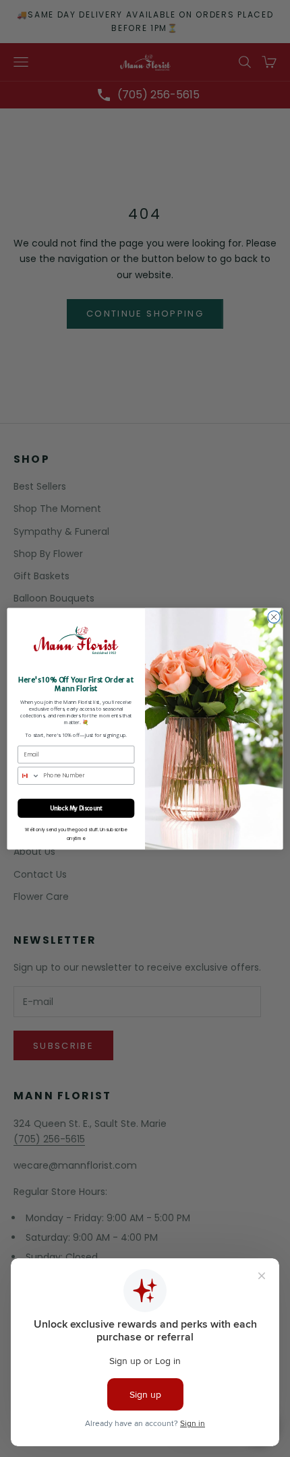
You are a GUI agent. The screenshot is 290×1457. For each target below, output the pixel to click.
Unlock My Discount (76, 807)
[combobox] (29, 775)
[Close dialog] (274, 616)
